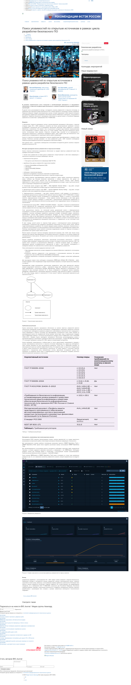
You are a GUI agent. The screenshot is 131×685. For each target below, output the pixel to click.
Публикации (28, 37)
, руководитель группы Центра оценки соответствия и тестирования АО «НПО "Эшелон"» (67, 97)
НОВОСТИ (43, 21)
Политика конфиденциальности (52, 653)
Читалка (84, 54)
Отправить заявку (5, 669)
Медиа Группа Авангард (32, 675)
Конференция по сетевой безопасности (40, 1)
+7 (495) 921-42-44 (60, 647)
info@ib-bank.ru (69, 645)
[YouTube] (90, 1)
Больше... (86, 60)
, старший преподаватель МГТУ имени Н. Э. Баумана (67, 89)
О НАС (88, 21)
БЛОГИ (50, 21)
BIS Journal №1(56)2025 (71, 42)
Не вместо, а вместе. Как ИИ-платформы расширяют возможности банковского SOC (52, 10)
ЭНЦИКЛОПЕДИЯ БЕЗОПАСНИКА (70, 21)
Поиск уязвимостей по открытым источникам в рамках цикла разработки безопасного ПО (47, 40)
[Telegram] (91, 1)
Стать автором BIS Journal (29, 596)
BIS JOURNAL (57, 21)
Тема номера (28, 38)
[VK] (92, 1)
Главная (28, 34)
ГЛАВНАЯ (27, 21)
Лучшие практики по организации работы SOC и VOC (44, 7)
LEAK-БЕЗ (83, 21)
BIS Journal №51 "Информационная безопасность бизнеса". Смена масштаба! (48, 4)
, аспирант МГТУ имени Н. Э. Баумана (39, 97)
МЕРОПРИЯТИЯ (35, 21)
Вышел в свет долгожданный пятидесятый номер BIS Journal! (43, 8)
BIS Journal (28, 35)
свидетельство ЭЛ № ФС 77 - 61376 (53, 650)
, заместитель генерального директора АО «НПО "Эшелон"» (39, 89)
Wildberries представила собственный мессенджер (42, 2)
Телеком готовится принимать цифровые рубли (41, 5)
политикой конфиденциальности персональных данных (37, 613)
